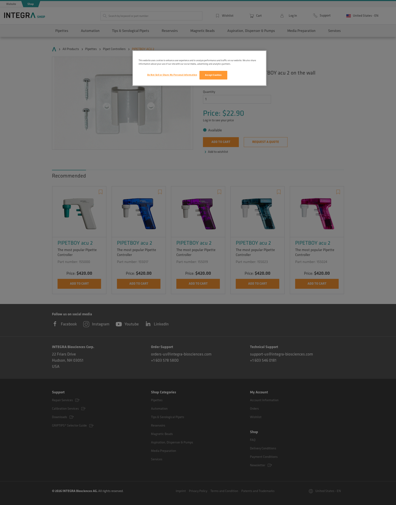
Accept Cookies (213, 75)
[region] (199, 68)
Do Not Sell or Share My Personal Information (172, 75)
